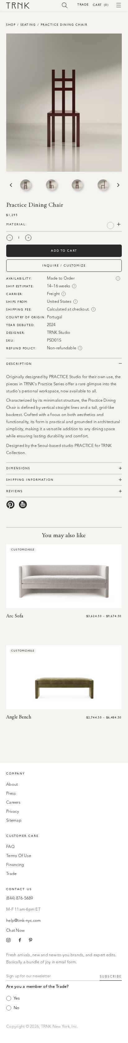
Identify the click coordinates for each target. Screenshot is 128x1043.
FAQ (10, 847)
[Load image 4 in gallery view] (103, 184)
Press (11, 794)
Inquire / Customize (64, 265)
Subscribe (111, 976)
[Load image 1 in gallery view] (25, 184)
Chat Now (15, 931)
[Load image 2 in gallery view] (51, 184)
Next (118, 185)
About (12, 785)
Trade (83, 4)
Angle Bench (18, 717)
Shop (11, 24)
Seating (28, 24)
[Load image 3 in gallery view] (77, 184)
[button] (65, 5)
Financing (15, 865)
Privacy (12, 812)
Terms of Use (18, 856)
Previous (10, 185)
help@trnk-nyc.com (23, 921)
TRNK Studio (59, 333)
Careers (13, 803)
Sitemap (13, 821)
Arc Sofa (14, 616)
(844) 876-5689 (19, 898)
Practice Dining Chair (64, 24)
